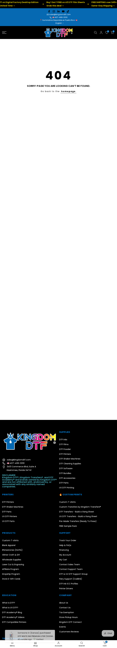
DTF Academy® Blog (12, 612)
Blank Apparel (8, 545)
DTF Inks (63, 439)
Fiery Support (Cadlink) (70, 579)
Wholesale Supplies (11, 559)
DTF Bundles (65, 473)
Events (62, 627)
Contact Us (64, 607)
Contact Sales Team (69, 564)
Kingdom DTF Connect (70, 622)
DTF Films (63, 444)
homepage (68, 91)
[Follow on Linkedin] (58, 11)
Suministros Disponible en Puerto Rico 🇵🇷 (59, 20)
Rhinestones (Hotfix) (12, 550)
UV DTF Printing (66, 487)
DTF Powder (65, 449)
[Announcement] (57, 4)
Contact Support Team (71, 569)
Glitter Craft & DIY (11, 555)
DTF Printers (65, 454)
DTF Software (65, 468)
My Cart (63, 559)
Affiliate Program (10, 569)
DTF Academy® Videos (13, 617)
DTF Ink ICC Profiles (68, 583)
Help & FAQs (65, 545)
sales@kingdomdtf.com (60, 14)
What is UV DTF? (10, 607)
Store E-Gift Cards (11, 579)
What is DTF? (8, 602)
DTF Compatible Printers (14, 622)
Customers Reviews (69, 631)
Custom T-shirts (67, 502)
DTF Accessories (67, 478)
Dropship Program (11, 574)
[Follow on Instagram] (54, 11)
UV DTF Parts (8, 521)
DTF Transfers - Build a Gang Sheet (76, 511)
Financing (64, 550)
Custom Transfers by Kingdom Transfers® (80, 507)
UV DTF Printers (9, 516)
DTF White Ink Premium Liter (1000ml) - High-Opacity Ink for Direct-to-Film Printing (35, 633)
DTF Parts (63, 483)
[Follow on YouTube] (63, 11)
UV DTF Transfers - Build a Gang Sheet (78, 516)
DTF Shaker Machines (69, 458)
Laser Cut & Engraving (13, 564)
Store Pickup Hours (68, 617)
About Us (63, 602)
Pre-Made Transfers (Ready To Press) (78, 521)
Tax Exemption (66, 612)
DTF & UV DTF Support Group (73, 574)
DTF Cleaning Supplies (70, 463)
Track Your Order (67, 540)
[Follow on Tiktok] (68, 11)
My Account (65, 555)
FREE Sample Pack (68, 526)
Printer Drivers (66, 588)
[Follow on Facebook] (49, 11)
